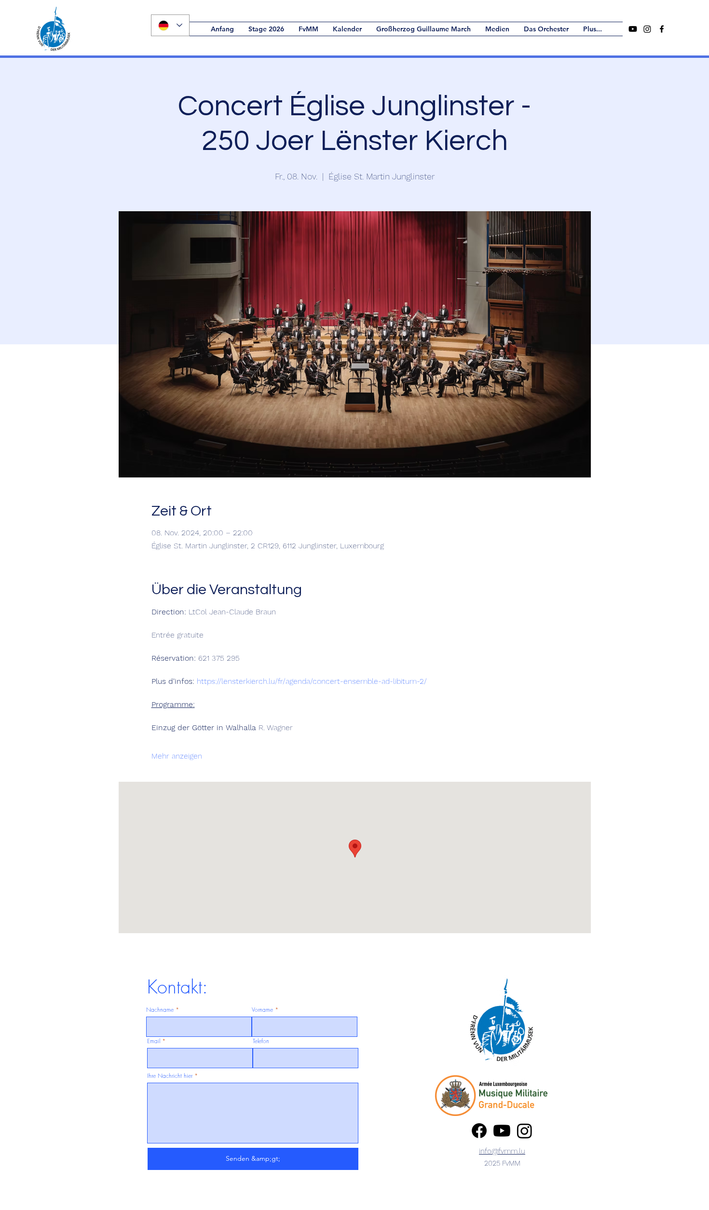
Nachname (160, 1010)
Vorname (262, 1010)
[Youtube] (633, 29)
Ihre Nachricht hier (169, 1076)
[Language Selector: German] (170, 25)
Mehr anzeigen (176, 756)
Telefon (261, 1041)
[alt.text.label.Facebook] (662, 29)
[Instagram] (647, 29)
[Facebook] (479, 1131)
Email (153, 1041)
